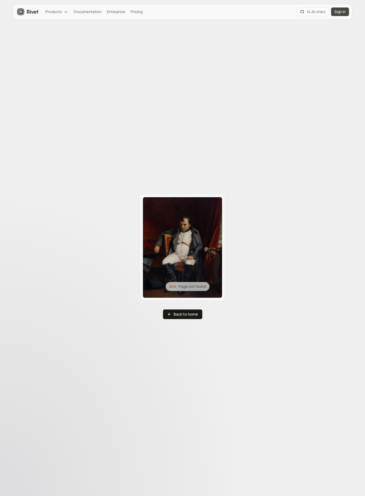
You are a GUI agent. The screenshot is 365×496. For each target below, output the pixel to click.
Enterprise (116, 11)
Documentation (88, 11)
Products (53, 11)
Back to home (186, 314)
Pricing (137, 11)
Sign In (340, 11)
